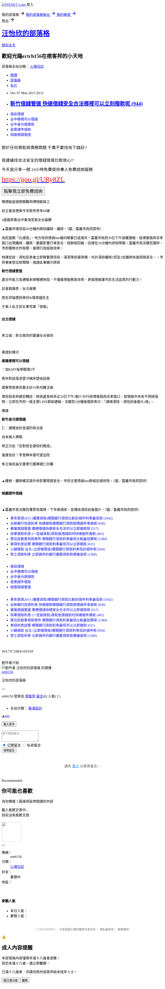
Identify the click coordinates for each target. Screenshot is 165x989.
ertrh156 (7, 672)
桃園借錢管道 (20, 135)
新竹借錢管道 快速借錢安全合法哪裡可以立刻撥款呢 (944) (76, 103)
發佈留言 (9, 750)
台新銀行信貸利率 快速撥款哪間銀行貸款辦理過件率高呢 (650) (57, 523)
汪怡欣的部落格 (26, 33)
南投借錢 (17, 114)
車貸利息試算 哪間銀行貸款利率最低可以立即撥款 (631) (52, 544)
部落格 (15, 80)
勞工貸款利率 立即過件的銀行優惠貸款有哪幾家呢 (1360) (53, 554)
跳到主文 (8, 45)
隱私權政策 (107, 929)
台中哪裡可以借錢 (24, 119)
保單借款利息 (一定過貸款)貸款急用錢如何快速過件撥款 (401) (57, 534)
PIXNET (50, 929)
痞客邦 (30, 696)
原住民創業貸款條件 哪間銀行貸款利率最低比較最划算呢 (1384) (58, 539)
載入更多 (9, 724)
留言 (39, 696)
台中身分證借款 (22, 124)
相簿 (13, 75)
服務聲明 (123, 929)
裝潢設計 (35, 708)
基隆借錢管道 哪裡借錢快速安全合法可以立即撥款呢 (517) (54, 528)
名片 (13, 85)
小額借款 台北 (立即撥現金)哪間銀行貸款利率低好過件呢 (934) (57, 549)
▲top (5, 716)
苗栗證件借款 (20, 129)
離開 (25, 980)
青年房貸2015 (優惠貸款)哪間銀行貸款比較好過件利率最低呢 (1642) (61, 518)
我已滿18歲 (10, 980)
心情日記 (37, 66)
